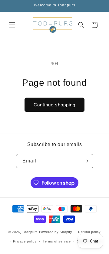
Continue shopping (54, 104)
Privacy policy (25, 241)
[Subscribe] (86, 161)
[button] (12, 25)
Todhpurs (30, 232)
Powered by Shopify (55, 232)
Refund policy (89, 232)
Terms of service (57, 241)
